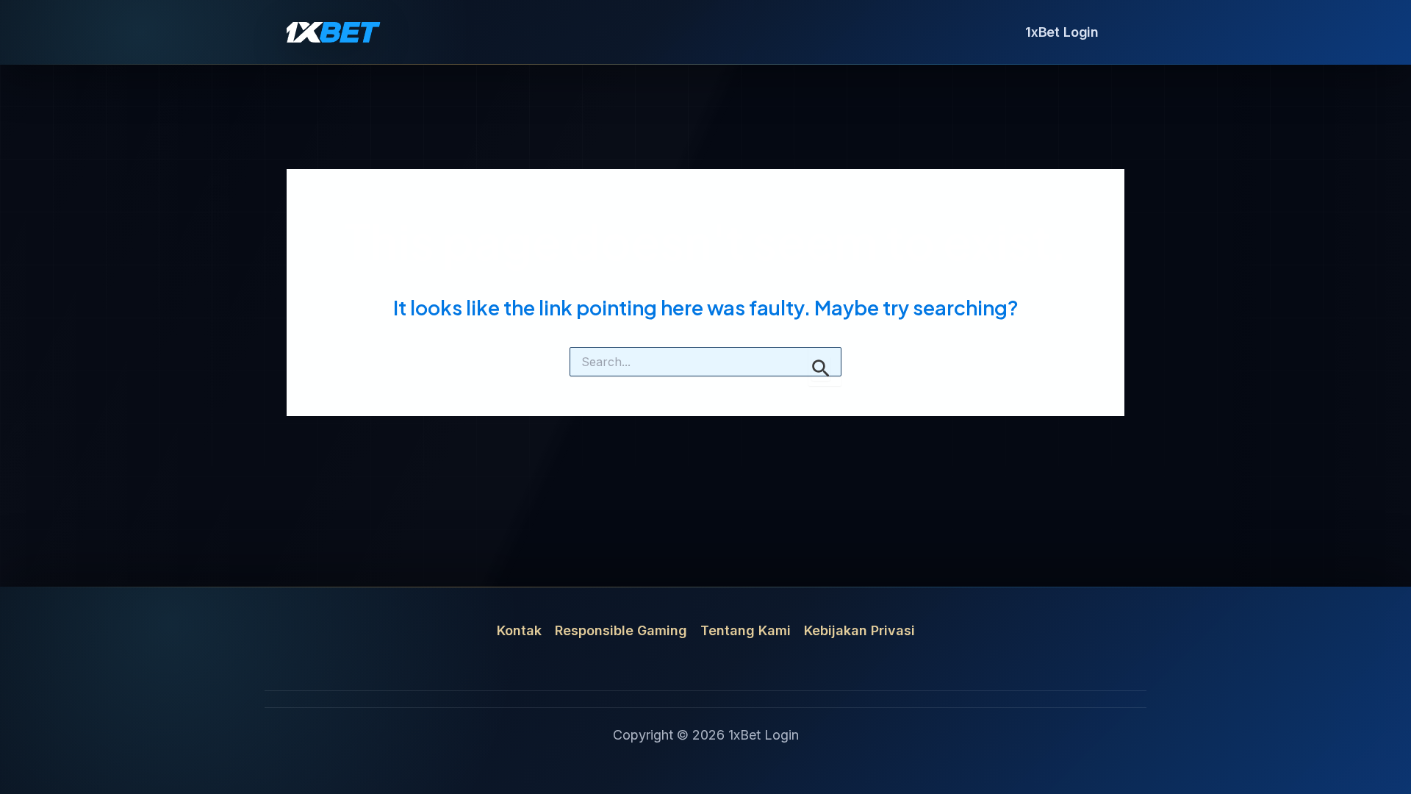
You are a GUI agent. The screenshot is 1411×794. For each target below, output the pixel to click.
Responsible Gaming (621, 630)
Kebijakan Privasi (859, 630)
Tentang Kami (745, 630)
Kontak (519, 630)
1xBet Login (1062, 32)
